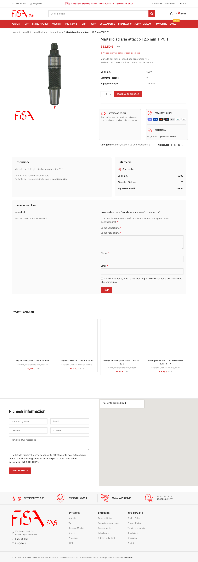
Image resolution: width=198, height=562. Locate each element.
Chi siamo (132, 538)
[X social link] (175, 145)
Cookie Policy (134, 518)
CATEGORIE (74, 513)
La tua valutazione (111, 228)
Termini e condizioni (137, 528)
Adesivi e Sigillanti (106, 538)
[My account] (171, 14)
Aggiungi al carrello (128, 94)
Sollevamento (104, 528)
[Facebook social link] (171, 145)
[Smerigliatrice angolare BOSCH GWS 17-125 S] (121, 339)
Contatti (131, 543)
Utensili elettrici (32, 364)
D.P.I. (70, 543)
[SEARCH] (151, 13)
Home (15, 32)
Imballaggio (103, 533)
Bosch (133, 367)
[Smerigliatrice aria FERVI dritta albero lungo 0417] (165, 339)
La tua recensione (111, 232)
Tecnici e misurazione (108, 523)
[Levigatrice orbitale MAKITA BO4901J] (76, 339)
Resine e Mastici (76, 528)
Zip (70, 523)
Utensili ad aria (39, 32)
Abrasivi (72, 518)
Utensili (25, 32)
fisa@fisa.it (37, 3)
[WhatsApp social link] (182, 145)
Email (104, 265)
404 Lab (128, 557)
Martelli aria (56, 32)
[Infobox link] (32, 498)
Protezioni (73, 538)
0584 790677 (20, 3)
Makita (44, 364)
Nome (105, 253)
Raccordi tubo (105, 518)
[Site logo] (23, 13)
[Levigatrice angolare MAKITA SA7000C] (32, 339)
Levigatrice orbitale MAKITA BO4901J (77, 360)
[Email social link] (179, 145)
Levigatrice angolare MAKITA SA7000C (32, 360)
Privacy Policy (30, 455)
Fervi (177, 367)
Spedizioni (132, 533)
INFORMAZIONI (135, 513)
